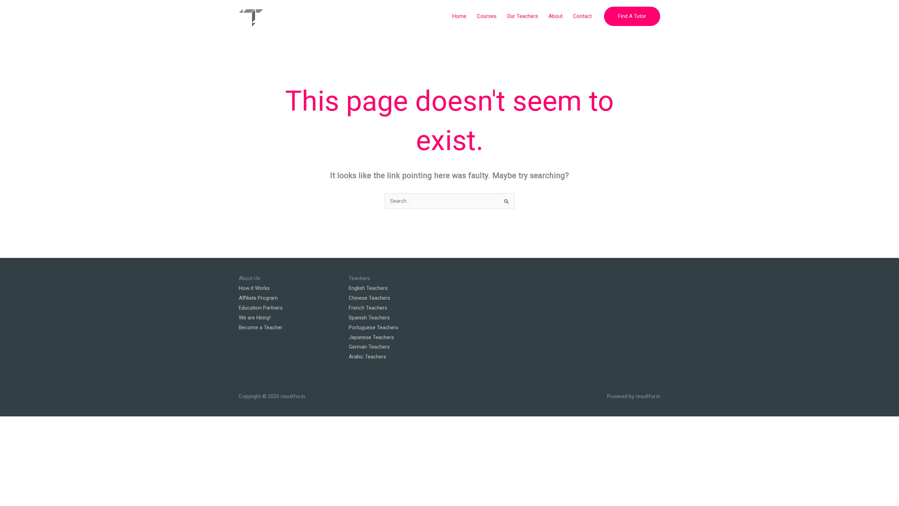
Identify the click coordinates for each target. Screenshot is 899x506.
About (556, 16)
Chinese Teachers (369, 298)
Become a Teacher (260, 327)
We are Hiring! (255, 317)
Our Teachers (522, 16)
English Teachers (368, 288)
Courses (487, 16)
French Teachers (368, 308)
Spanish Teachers (369, 317)
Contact (582, 16)
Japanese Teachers (371, 337)
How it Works (254, 288)
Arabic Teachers (367, 356)
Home (459, 16)
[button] (632, 16)
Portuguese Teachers (373, 327)
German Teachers (369, 347)
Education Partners (261, 308)
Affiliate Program (258, 298)
